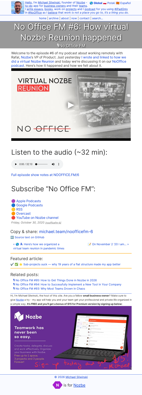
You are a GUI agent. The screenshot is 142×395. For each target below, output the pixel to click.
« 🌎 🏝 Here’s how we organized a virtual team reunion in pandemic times (38, 246)
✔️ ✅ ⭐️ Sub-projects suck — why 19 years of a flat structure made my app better (65, 264)
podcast (90, 9)
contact (84, 18)
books (49, 9)
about (65, 18)
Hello (28, 2)
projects (71, 9)
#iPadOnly (121, 9)
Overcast (23, 213)
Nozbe (80, 2)
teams (83, 5)
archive (54, 18)
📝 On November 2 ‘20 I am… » (108, 244)
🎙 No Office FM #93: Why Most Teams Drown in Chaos (49, 288)
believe (52, 12)
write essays (35, 9)
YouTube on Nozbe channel (37, 218)
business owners (55, 5)
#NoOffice (35, 12)
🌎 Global (96, 3)
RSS (19, 209)
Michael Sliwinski (49, 2)
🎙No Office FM (71, 45)
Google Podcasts (29, 205)
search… (97, 18)
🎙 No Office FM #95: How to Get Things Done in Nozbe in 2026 (55, 280)
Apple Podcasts (28, 201)
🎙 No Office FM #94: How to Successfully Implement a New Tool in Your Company (67, 284)
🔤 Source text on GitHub (27, 237)
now (74, 18)
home (42, 18)
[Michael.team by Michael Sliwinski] (17, 8)
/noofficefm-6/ (53, 222)
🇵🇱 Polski (109, 3)
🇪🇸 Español (123, 3)
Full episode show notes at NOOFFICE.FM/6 (45, 175)
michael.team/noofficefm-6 (66, 231)
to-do (29, 5)
